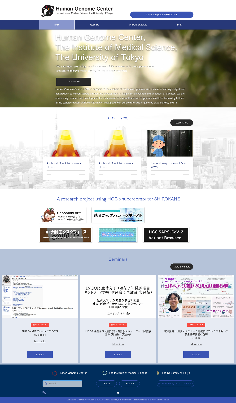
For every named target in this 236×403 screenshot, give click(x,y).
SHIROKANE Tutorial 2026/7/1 (40, 331)
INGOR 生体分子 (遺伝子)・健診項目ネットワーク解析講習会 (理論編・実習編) (118, 333)
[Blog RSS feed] (44, 393)
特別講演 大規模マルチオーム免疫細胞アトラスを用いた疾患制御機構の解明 (196, 333)
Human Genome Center (73, 373)
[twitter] (118, 392)
